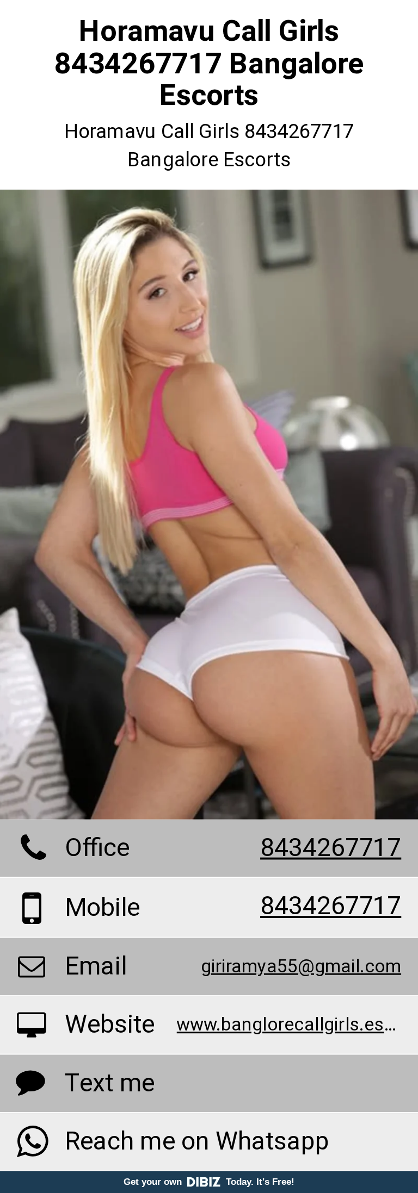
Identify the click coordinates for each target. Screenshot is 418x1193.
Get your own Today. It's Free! (209, 1182)
